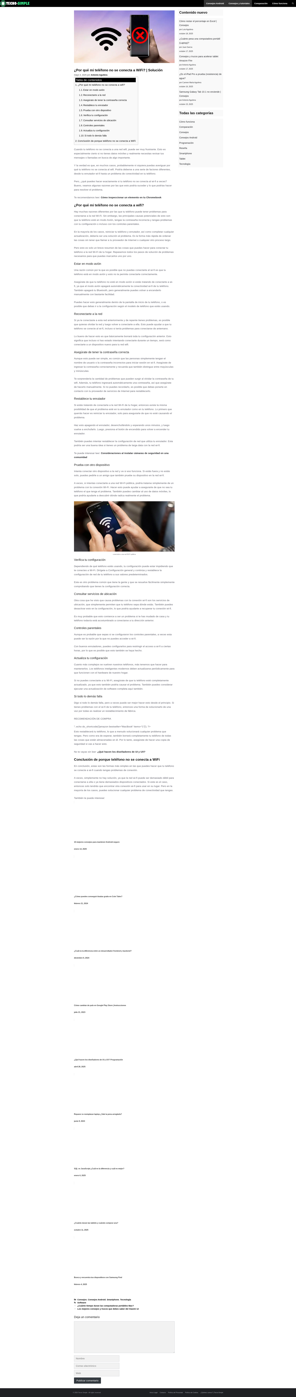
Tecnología (125, 1300)
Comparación (261, 3)
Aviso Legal (153, 1392)
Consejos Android (215, 3)
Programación (186, 143)
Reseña (183, 148)
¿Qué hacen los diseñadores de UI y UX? (121, 751)
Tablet (182, 158)
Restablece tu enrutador (95, 105)
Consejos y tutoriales (239, 3)
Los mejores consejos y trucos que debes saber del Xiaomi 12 (108, 1309)
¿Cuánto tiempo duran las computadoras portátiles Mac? (105, 1306)
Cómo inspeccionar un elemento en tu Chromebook (131, 197)
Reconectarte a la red (94, 95)
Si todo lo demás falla (96, 135)
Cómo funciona (279, 3)
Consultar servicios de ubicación (99, 120)
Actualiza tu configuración (96, 130)
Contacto (163, 1392)
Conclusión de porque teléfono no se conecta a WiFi (107, 141)
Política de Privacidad (175, 1392)
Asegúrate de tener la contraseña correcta (105, 100)
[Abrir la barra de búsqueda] (293, 3)
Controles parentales (94, 125)
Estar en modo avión (94, 90)
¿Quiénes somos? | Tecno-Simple (211, 1392)
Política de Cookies (191, 1392)
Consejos (82, 1300)
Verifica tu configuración (95, 115)
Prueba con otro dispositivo (97, 110)
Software (81, 1303)
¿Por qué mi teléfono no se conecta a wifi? (101, 84)
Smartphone (113, 1300)
